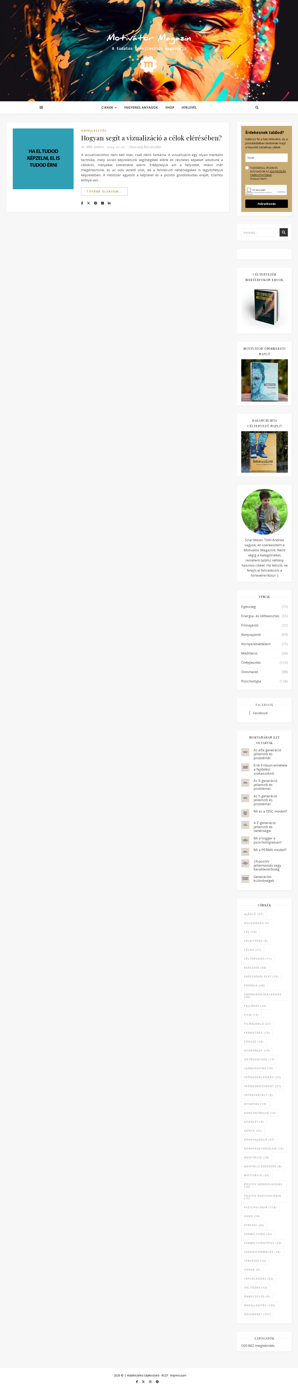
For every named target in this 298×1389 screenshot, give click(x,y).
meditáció (256, 1157)
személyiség (258, 1234)
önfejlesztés (259, 1305)
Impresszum (178, 1375)
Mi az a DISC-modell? (270, 811)
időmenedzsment (262, 1086)
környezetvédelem (264, 1148)
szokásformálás (262, 1252)
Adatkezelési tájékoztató (143, 1375)
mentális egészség (263, 1166)
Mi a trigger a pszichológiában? (268, 840)
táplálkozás (258, 1278)
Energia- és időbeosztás (260, 616)
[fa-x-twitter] (144, 1382)
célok (252, 950)
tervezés (255, 1261)
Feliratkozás (267, 204)
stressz (254, 1225)
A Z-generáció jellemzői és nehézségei (265, 826)
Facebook (264, 705)
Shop (169, 107)
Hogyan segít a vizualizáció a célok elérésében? (151, 137)
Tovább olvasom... (104, 191)
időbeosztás (258, 1068)
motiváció (256, 1175)
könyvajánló (259, 1139)
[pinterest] (157, 1382)
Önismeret (249, 671)
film (251, 1015)
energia (254, 985)
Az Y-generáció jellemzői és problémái (265, 800)
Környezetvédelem (256, 644)
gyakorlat (257, 1050)
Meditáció (249, 653)
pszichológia (260, 1207)
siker (252, 1216)
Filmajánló (249, 625)
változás (255, 1287)
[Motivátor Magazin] (149, 49)
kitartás (255, 1104)
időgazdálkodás (262, 1077)
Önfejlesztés (93, 131)
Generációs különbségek (264, 878)
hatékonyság (259, 1059)
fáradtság (257, 1032)
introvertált (258, 1095)
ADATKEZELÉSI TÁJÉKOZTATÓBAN (268, 173)
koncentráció (260, 1113)
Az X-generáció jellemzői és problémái (265, 784)
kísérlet (254, 1122)
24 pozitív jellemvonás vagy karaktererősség (267, 865)
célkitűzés (256, 941)
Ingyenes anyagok (141, 107)
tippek (252, 1269)
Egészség (248, 606)
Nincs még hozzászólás (144, 146)
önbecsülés (257, 1296)
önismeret (257, 1314)
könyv (253, 1130)
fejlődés (255, 1006)
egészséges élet (261, 976)
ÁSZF (164, 1375)
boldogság (256, 923)
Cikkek (107, 107)
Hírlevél (189, 107)
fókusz (254, 1041)
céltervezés (258, 958)
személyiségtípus (263, 1243)
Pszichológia (251, 681)
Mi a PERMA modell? (270, 849)
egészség (255, 967)
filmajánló (257, 1023)
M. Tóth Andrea (92, 147)
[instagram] (150, 1382)
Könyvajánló (251, 634)
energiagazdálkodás (263, 995)
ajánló (254, 914)
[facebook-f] (137, 1382)
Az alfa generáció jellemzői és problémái (267, 754)
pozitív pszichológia (262, 1197)
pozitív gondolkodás (263, 1185)
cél (250, 932)
